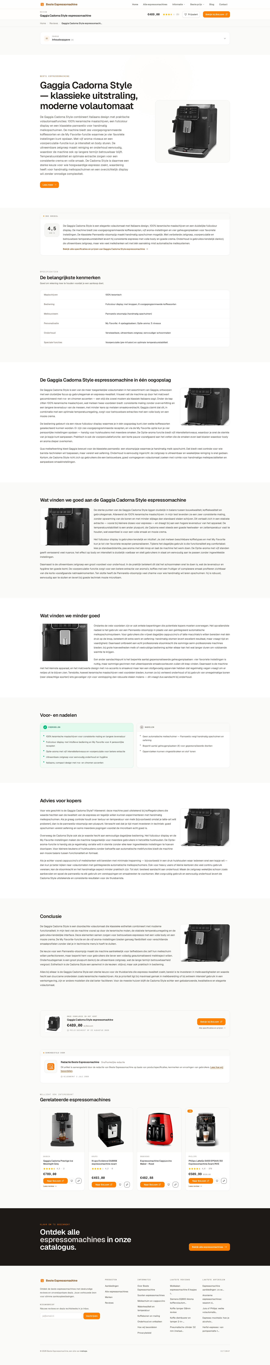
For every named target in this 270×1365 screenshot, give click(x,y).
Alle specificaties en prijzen (211, 1028)
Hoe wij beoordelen (147, 1327)
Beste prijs (196, 4)
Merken (108, 1297)
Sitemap (225, 1351)
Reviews (54, 23)
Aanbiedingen (112, 1285)
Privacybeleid (144, 1332)
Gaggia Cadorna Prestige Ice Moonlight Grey (58, 1162)
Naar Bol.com (54, 1180)
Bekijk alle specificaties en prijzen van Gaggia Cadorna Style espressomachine (104, 249)
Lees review (48, 1186)
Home (135, 4)
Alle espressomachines (155, 4)
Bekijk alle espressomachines (207, 1247)
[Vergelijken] (78, 1181)
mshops (83, 1351)
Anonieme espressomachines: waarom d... (212, 1299)
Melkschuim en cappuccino (151, 1301)
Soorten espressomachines (151, 1295)
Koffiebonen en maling (149, 1316)
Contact (223, 4)
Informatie (177, 4)
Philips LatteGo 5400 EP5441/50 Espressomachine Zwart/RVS (206, 1162)
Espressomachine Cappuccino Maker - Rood (156, 1162)
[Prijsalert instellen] (72, 1181)
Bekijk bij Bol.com (214, 14)
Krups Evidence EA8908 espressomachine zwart (104, 1162)
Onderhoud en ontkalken (150, 1321)
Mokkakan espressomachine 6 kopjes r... (183, 1289)
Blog (211, 4)
